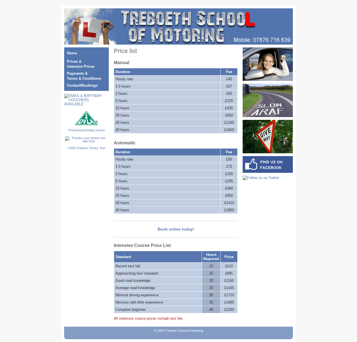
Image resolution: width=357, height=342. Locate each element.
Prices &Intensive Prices (81, 64)
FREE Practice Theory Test (86, 148)
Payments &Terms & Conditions (84, 76)
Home (72, 53)
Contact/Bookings (82, 85)
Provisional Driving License (86, 130)
